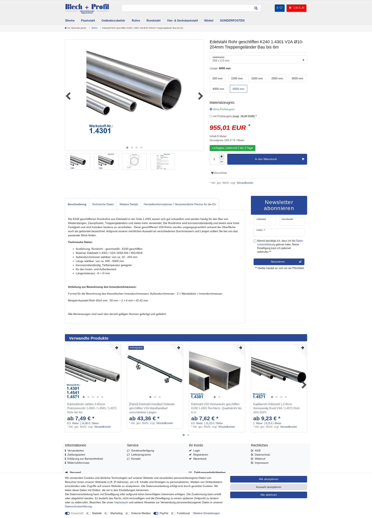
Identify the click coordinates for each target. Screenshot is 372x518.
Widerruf (260, 458)
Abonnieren (278, 261)
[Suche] (256, 8)
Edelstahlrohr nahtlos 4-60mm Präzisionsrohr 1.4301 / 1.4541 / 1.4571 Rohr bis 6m (92, 408)
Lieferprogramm (141, 454)
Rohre (136, 20)
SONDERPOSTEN (232, 20)
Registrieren (200, 454)
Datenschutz (262, 454)
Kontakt (135, 458)
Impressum (262, 462)
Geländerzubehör (113, 20)
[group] (93, 372)
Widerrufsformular (78, 462)
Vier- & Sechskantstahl (182, 20)
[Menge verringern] (221, 162)
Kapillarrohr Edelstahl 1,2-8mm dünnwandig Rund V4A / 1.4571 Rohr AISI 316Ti (276, 408)
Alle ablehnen (268, 494)
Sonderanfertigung (142, 450)
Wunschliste (220, 173)
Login (196, 450)
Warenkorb (200, 458)
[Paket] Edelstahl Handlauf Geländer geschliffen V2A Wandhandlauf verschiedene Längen (152, 408)
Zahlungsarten (76, 454)
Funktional (183, 513)
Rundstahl (153, 20)
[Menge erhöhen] (221, 156)
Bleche (70, 20)
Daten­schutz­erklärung (78, 506)
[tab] (77, 204)
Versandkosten (244, 183)
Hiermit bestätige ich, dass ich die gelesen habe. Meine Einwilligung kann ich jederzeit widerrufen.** (280, 246)
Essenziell (77, 513)
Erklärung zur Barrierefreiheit (85, 458)
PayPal (164, 513)
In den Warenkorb (266, 159)
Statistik (97, 513)
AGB (257, 450)
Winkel (208, 20)
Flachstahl (88, 20)
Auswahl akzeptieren (268, 487)
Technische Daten (103, 204)
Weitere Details (129, 204)
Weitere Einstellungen (206, 513)
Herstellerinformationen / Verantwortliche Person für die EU (180, 204)
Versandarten (75, 450)
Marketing (116, 513)
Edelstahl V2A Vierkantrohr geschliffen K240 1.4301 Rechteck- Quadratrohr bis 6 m (216, 408)
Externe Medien (141, 513)
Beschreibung (77, 204)
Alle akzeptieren (268, 479)
